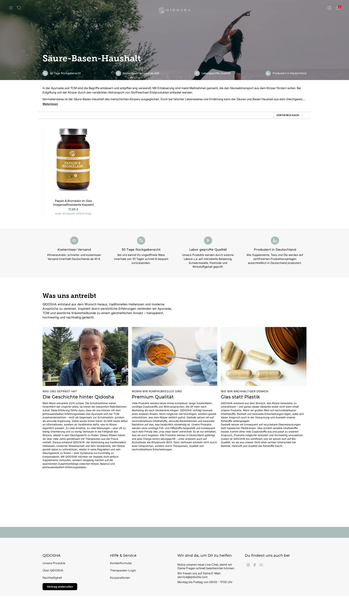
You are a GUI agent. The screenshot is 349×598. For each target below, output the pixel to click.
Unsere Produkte (54, 563)
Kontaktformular (121, 563)
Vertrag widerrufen (60, 586)
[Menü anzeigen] (11, 8)
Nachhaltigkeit (52, 577)
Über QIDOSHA (53, 570)
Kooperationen (120, 577)
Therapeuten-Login (123, 570)
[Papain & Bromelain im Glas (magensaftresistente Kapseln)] (73, 162)
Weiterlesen (50, 104)
